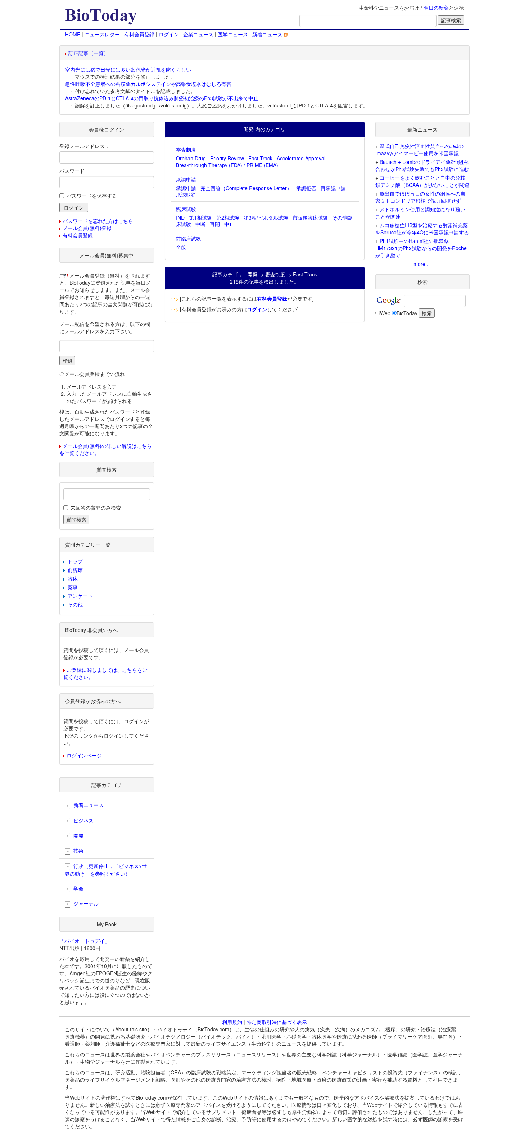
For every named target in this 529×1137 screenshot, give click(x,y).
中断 (200, 224)
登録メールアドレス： (84, 146)
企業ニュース (198, 34)
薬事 (73, 587)
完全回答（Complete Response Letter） (246, 188)
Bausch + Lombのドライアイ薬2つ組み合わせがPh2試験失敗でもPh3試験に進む (422, 165)
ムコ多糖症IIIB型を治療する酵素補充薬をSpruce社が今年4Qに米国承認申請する (422, 228)
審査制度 (186, 149)
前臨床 (75, 569)
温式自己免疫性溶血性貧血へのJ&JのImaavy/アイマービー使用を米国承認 (419, 149)
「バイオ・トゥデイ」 (84, 940)
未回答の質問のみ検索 (96, 507)
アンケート (80, 595)
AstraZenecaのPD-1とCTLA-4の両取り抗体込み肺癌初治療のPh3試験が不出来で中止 (161, 98)
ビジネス (83, 820)
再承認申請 (333, 188)
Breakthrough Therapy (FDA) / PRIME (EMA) (227, 165)
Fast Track (260, 158)
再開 (215, 224)
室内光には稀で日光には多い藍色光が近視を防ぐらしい (128, 69)
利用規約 (232, 1022)
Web (385, 313)
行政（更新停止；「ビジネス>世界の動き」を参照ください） (106, 869)
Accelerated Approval (301, 158)
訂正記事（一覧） (88, 52)
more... (421, 263)
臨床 (73, 578)
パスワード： (74, 170)
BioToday (407, 313)
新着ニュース (268, 34)
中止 (229, 224)
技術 (77, 850)
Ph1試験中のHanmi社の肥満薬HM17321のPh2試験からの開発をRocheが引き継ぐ (421, 248)
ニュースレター (102, 34)
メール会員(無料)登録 (87, 227)
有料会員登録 (139, 34)
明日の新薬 (436, 7)
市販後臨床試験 (310, 217)
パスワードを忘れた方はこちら (98, 220)
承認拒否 (306, 188)
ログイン (169, 34)
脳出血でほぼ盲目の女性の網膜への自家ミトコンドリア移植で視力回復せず (420, 197)
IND (180, 217)
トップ (75, 561)
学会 (77, 888)
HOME (72, 34)
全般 (181, 247)
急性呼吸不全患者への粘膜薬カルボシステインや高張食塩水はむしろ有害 (148, 83)
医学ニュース (233, 34)
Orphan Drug (191, 158)
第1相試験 (200, 217)
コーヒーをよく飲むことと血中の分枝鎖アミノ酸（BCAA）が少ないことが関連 (422, 181)
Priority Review (227, 158)
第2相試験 (227, 217)
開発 (77, 835)
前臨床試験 (188, 238)
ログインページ (84, 755)
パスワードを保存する (92, 195)
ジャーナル (85, 903)
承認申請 (186, 179)
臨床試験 (186, 208)
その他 (75, 604)
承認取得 (186, 194)
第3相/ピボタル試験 (266, 217)
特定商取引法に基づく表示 (277, 1022)
